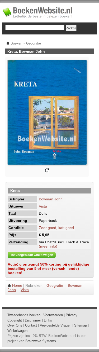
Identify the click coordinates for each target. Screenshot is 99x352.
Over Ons (14, 325)
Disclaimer (33, 320)
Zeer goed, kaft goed (56, 228)
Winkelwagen (17, 331)
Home (17, 285)
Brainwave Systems (40, 341)
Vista (43, 206)
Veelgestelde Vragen (55, 325)
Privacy (71, 315)
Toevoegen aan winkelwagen (31, 255)
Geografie (54, 285)
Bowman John (51, 199)
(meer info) (48, 246)
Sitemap (80, 325)
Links (48, 320)
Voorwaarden (53, 315)
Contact (31, 325)
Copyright (14, 320)
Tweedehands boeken (23, 315)
